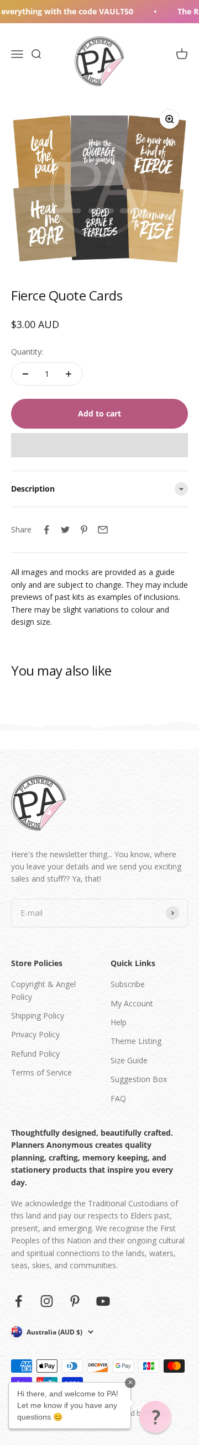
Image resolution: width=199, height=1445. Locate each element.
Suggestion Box (139, 1079)
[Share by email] (102, 529)
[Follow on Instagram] (46, 1301)
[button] (99, 445)
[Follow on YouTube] (103, 1301)
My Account (132, 1003)
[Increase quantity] (68, 374)
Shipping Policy (37, 1015)
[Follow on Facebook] (18, 1301)
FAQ (118, 1098)
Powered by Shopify (138, 1413)
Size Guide (129, 1060)
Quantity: (27, 351)
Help (119, 1022)
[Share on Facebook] (46, 529)
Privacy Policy (35, 1034)
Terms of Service (41, 1072)
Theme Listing (136, 1041)
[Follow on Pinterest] (74, 1301)
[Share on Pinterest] (84, 529)
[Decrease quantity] (25, 374)
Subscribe (128, 984)
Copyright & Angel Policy (43, 990)
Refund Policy (35, 1053)
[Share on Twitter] (65, 529)
